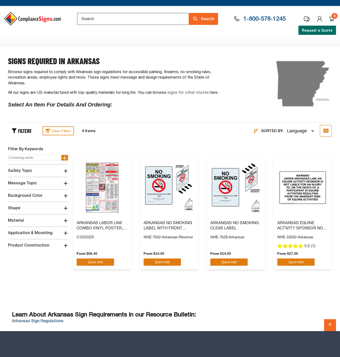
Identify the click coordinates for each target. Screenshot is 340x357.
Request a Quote (317, 30)
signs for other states (188, 92)
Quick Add (95, 262)
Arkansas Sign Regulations (37, 320)
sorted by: (272, 131)
